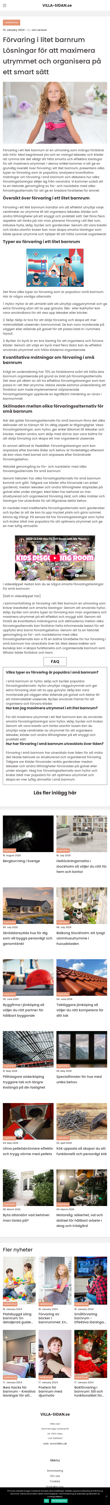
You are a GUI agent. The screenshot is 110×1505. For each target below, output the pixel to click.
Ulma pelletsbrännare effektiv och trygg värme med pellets (28, 1151)
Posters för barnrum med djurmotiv (50, 1391)
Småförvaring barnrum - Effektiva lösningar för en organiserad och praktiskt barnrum (90, 1318)
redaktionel (11, 22)
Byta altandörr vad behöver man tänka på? (26, 1218)
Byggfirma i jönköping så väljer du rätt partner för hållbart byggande (23, 1010)
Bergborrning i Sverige (21, 861)
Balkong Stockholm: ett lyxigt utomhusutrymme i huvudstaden (80, 938)
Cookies (55, 1481)
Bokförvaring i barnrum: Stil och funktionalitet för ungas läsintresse (89, 1391)
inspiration (9, 850)
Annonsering (55, 1470)
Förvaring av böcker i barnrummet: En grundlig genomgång (52, 1318)
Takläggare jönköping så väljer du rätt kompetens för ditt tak (79, 1010)
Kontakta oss (55, 1487)
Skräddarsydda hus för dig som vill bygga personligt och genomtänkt (27, 938)
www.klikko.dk (58, 1443)
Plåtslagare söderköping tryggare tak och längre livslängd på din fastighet (24, 1082)
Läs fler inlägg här (55, 793)
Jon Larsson (39, 30)
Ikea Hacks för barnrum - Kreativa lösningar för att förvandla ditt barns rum (19, 1391)
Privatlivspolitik (59, 1501)
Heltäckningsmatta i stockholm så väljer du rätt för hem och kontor (81, 866)
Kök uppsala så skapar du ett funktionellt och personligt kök (81, 1151)
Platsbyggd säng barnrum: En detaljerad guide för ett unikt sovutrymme (17, 1318)
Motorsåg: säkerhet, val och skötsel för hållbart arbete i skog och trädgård (79, 1220)
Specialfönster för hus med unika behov (79, 1079)
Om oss (55, 1476)
